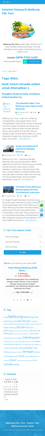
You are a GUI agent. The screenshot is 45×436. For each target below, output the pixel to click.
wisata (8, 364)
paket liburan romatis (27, 341)
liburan (21, 327)
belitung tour (31, 317)
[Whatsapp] (42, 205)
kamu (11, 324)
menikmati (34, 334)
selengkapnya (25, 139)
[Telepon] (42, 210)
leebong (12, 327)
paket (36, 337)
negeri (19, 338)
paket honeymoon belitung (12, 341)
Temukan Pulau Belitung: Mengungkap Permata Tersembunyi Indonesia (28, 190)
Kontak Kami (34, 61)
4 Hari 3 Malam (23, 276)
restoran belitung (16, 352)
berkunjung (8, 321)
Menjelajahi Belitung (10, 338)
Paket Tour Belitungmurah (26, 344)
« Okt (6, 399)
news (17, 114)
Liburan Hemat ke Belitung (21, 331)
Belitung (23, 274)
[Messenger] (42, 215)
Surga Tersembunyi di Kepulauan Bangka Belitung (27, 149)
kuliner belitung (36, 324)
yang (16, 364)
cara (15, 321)
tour (21, 114)
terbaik (37, 352)
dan (20, 320)
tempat (28, 351)
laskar (6, 327)
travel (13, 360)
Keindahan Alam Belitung (23, 324)
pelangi (22, 348)
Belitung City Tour (9, 430)
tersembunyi (9, 356)
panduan (14, 348)
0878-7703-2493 (27, 57)
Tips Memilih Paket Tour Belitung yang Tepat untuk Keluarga (29, 106)
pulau (28, 347)
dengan (27, 321)
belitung (15, 316)
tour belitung (30, 356)
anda (6, 317)
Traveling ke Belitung (23, 360)
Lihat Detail (25, 263)
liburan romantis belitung (21, 334)
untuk (34, 360)
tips (16, 356)
